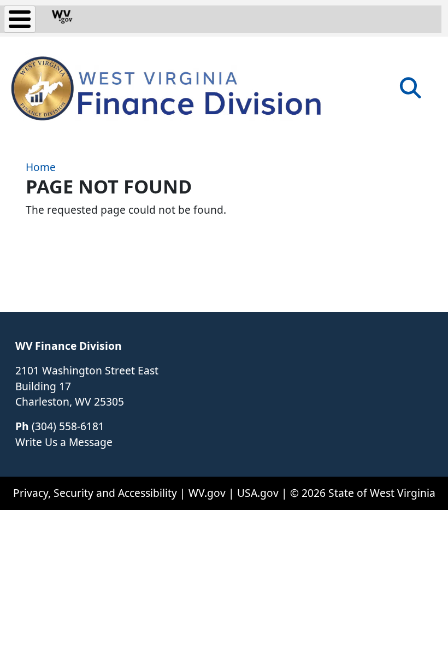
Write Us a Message (64, 442)
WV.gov (207, 492)
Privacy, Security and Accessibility (95, 492)
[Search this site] (410, 91)
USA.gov (258, 492)
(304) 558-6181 (68, 426)
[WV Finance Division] (164, 87)
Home (41, 167)
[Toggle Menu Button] (20, 19)
